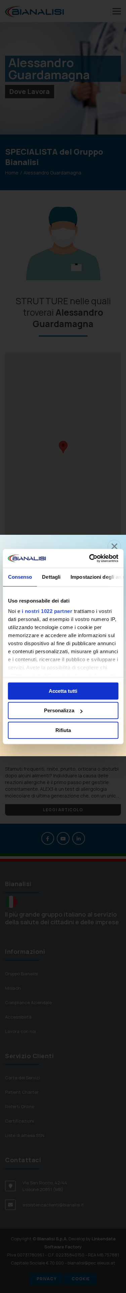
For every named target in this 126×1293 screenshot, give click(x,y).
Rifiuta (63, 730)
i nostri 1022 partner (47, 611)
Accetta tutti (63, 691)
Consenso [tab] (20, 577)
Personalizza (59, 710)
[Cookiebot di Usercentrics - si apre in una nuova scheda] (89, 558)
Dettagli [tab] (51, 577)
